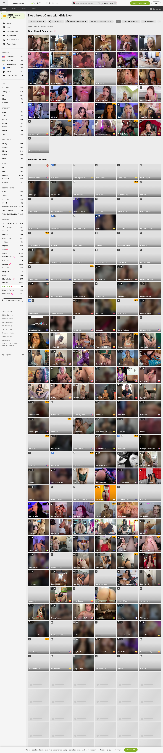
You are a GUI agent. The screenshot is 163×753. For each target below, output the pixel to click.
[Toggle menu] (4, 3)
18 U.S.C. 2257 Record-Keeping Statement (10, 344)
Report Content (7, 319)
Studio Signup (7, 336)
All (118, 21)
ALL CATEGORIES (14, 300)
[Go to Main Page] (18, 3)
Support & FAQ (7, 311)
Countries (56, 21)
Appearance (37, 21)
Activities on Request (101, 21)
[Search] (98, 3)
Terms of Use (7, 329)
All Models (6, 340)
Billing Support (7, 315)
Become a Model (8, 333)
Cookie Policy (105, 750)
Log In (156, 3)
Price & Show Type (77, 21)
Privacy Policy (7, 326)
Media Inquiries (7, 322)
